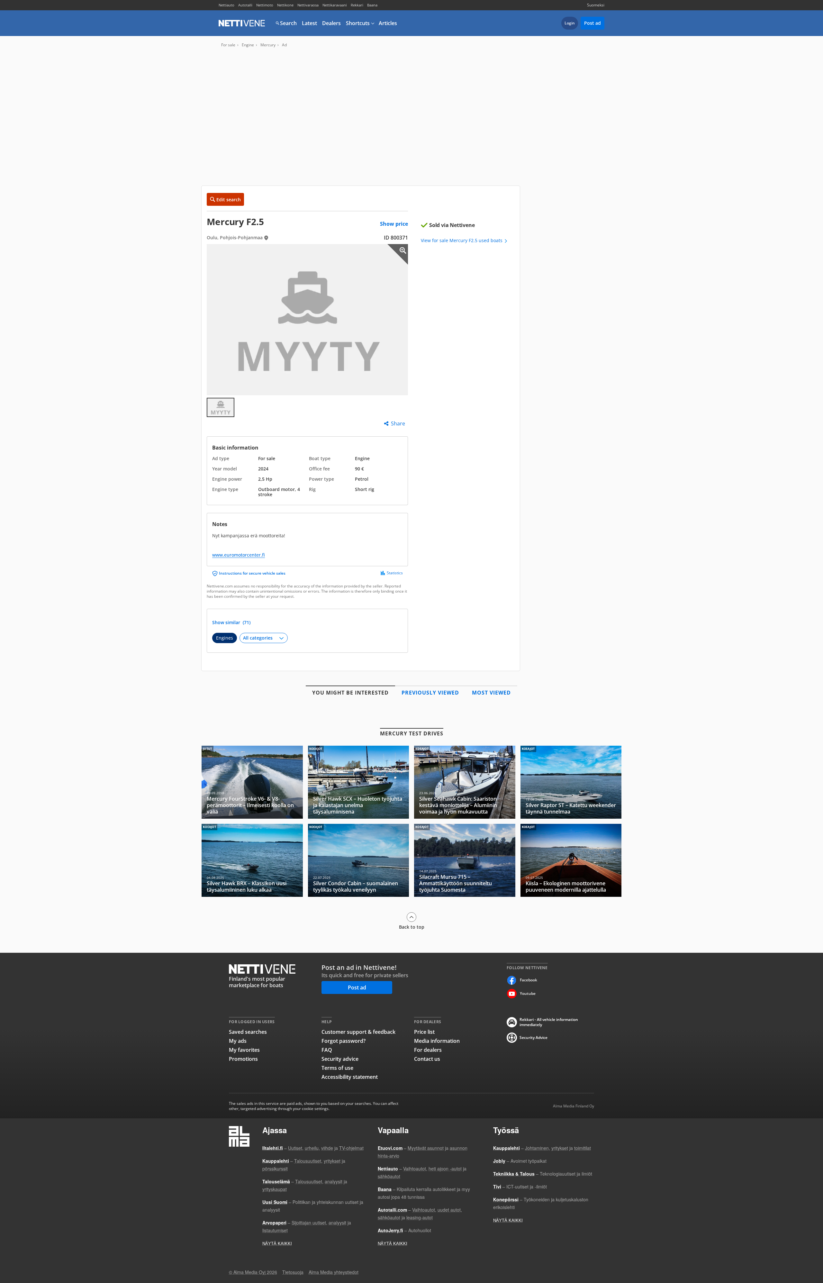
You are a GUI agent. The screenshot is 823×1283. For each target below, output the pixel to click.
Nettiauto (226, 5)
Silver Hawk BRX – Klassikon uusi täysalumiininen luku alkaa (252, 860)
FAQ (326, 1050)
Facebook (528, 980)
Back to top (411, 927)
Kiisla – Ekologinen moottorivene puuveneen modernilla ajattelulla (571, 860)
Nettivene (242, 23)
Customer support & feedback (358, 1032)
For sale (228, 45)
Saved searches (248, 1032)
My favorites (244, 1050)
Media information (437, 1041)
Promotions (243, 1059)
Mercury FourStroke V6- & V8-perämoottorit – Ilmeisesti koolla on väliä (252, 782)
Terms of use (337, 1068)
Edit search (228, 199)
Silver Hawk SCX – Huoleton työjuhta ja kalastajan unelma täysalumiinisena (358, 782)
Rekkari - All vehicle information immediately (549, 1022)
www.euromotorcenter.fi (238, 555)
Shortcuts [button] (358, 23)
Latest (309, 23)
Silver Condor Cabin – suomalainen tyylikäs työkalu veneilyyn (358, 860)
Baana (372, 5)
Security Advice (533, 1037)
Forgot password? (343, 1041)
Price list (424, 1032)
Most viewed (491, 692)
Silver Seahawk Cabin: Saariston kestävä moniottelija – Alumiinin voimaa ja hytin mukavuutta (464, 782)
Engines (224, 638)
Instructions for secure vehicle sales (252, 573)
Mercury (268, 45)
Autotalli (245, 5)
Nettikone (285, 5)
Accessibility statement (349, 1077)
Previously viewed (430, 692)
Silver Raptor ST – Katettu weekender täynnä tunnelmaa (571, 782)
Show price (394, 223)
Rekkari (357, 5)
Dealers (331, 23)
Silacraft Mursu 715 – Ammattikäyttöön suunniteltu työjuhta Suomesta (464, 860)
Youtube (528, 993)
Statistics (395, 573)
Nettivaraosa (308, 5)
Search (288, 23)
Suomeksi (595, 5)
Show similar (231, 622)
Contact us (427, 1059)
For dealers (428, 1050)
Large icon (397, 254)
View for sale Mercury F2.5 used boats (462, 240)
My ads (238, 1041)
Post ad (592, 23)
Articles (388, 23)
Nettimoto (264, 5)
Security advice (339, 1059)
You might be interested (350, 692)
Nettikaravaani (334, 5)
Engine (248, 45)
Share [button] (398, 423)
